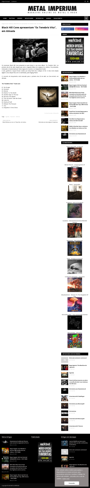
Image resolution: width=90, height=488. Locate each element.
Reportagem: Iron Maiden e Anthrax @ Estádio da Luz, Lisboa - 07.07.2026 (77, 78)
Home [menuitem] (5, 18)
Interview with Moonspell (76, 418)
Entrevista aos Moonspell (76, 404)
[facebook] (85, 1)
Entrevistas (72, 411)
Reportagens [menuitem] (29, 18)
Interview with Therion (76, 426)
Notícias (11, 23)
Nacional (12, 116)
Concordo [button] (72, 483)
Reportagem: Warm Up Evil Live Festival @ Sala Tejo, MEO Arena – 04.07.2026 (78, 104)
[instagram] (87, 1)
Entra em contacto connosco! (78, 358)
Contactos (14, 1)
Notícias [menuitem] (12, 18)
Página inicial (5, 23)
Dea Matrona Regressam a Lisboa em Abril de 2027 (77, 119)
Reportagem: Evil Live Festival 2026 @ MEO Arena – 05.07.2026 (78, 86)
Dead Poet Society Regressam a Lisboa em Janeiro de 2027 (78, 112)
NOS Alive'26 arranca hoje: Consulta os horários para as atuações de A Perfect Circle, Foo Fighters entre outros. (77, 95)
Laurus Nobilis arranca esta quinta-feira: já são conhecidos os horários (78, 442)
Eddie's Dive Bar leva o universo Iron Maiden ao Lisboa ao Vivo (78, 127)
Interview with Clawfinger (76, 396)
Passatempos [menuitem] (58, 18)
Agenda (7, 116)
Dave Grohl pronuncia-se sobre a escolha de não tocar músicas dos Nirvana (78, 381)
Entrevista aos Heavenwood (77, 134)
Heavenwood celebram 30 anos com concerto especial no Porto (19, 442)
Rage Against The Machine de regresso (78, 366)
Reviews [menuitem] (19, 18)
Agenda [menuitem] (48, 18)
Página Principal (6, 1)
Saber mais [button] (65, 478)
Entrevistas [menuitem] (40, 18)
